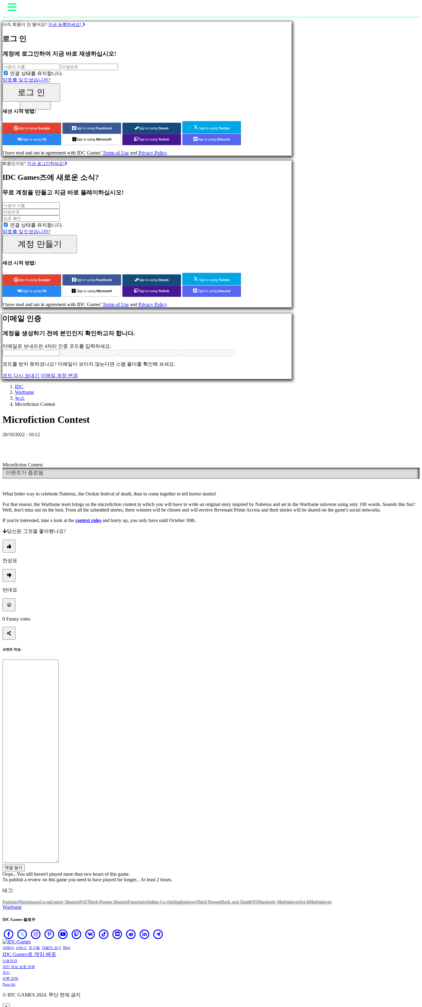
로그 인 (31, 92)
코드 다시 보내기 (21, 375)
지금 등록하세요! (65, 24)
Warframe (24, 392)
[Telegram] (158, 934)
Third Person (208, 902)
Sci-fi (304, 902)
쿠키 (6, 973)
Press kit (8, 984)
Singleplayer (184, 902)
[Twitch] (76, 934)
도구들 (34, 948)
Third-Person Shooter (107, 902)
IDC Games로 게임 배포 (29, 954)
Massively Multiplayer (278, 902)
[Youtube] (63, 934)
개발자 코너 (51, 948)
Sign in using (34, 128)
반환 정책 (10, 978)
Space (34, 902)
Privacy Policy (152, 152)
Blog (66, 948)
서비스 (21, 948)
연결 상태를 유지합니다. (36, 73)
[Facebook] (8, 934)
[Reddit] (131, 934)
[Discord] (117, 934)
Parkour (10, 902)
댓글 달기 (13, 867)
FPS (254, 902)
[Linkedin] (144, 934)
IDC (19, 386)
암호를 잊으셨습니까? (26, 79)
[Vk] (90, 934)
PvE (83, 902)
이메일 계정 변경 (59, 375)
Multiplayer (320, 902)
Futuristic (137, 902)
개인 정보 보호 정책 (18, 967)
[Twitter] (22, 934)
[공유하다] (8, 633)
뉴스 (20, 398)
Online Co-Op (159, 902)
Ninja (23, 902)
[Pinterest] (49, 934)
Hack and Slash (235, 902)
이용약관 (9, 961)
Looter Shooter (65, 902)
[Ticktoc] (104, 934)
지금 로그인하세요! (46, 163)
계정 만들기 (40, 244)
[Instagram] (36, 934)
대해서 (8, 948)
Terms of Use (116, 152)
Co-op (45, 902)
